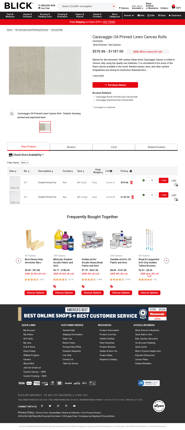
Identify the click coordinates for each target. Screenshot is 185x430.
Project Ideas (106, 355)
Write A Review (100, 44)
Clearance (176, 15)
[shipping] (176, 185)
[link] (44, 8)
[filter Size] (24, 162)
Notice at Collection (71, 413)
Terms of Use (42, 413)
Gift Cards (28, 338)
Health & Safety (107, 338)
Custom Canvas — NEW (34, 372)
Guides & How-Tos (108, 351)
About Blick (28, 363)
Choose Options (35, 292)
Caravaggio (97, 41)
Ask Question (115, 44)
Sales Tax (67, 338)
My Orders (28, 334)
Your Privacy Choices (90, 413)
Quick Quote (141, 347)
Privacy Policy (26, 412)
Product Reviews (108, 347)
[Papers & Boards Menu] (80, 19)
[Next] (166, 261)
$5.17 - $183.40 (61, 270)
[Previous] (18, 261)
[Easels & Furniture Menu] (97, 19)
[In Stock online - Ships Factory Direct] (143, 180)
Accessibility (55, 413)
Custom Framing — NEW (35, 376)
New (142, 15)
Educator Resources (145, 355)
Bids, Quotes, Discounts (146, 338)
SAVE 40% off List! (90, 274)
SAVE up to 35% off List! (149, 275)
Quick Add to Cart (143, 334)
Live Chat (67, 355)
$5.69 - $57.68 (32, 270)
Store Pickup (29, 351)
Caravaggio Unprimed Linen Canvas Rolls (114, 100)
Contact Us (68, 359)
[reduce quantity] (149, 180)
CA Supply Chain (69, 416)
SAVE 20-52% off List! (63, 274)
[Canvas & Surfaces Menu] (27, 19)
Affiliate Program (31, 355)
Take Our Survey (70, 363)
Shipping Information (73, 334)
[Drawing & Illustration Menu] (62, 19)
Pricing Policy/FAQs (72, 347)
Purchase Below (117, 85)
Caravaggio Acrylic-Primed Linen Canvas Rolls (117, 97)
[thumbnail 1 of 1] (45, 127)
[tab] (28, 146)
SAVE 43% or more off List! (147, 51)
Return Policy (69, 343)
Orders (164, 8)
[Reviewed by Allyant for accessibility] (158, 406)
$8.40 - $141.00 (118, 270)
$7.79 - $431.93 (90, 270)
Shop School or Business (147, 330)
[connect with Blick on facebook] (42, 407)
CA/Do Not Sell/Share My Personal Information (39, 416)
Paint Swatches (107, 343)
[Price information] (131, 182)
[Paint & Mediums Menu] (10, 19)
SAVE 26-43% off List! (35, 274)
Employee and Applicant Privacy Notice (96, 416)
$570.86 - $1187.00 (107, 51)
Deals (163, 15)
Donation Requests (72, 351)
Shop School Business (152, 5)
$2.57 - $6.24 (145, 270)
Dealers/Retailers (143, 363)
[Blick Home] (19, 5)
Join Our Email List (32, 367)
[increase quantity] (155, 180)
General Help (69, 330)
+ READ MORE (98, 76)
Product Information (109, 330)
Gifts (152, 15)
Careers (27, 359)
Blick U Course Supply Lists (148, 351)
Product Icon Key (108, 334)
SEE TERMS (109, 22)
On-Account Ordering (145, 343)
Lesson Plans (141, 359)
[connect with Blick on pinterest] (66, 407)
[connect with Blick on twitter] (50, 407)
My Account (29, 330)
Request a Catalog (108, 359)
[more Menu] (114, 19)
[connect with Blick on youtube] (74, 407)
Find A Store (29, 347)
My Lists (27, 343)
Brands (127, 15)
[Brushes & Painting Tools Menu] (45, 19)
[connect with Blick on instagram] (58, 407)
